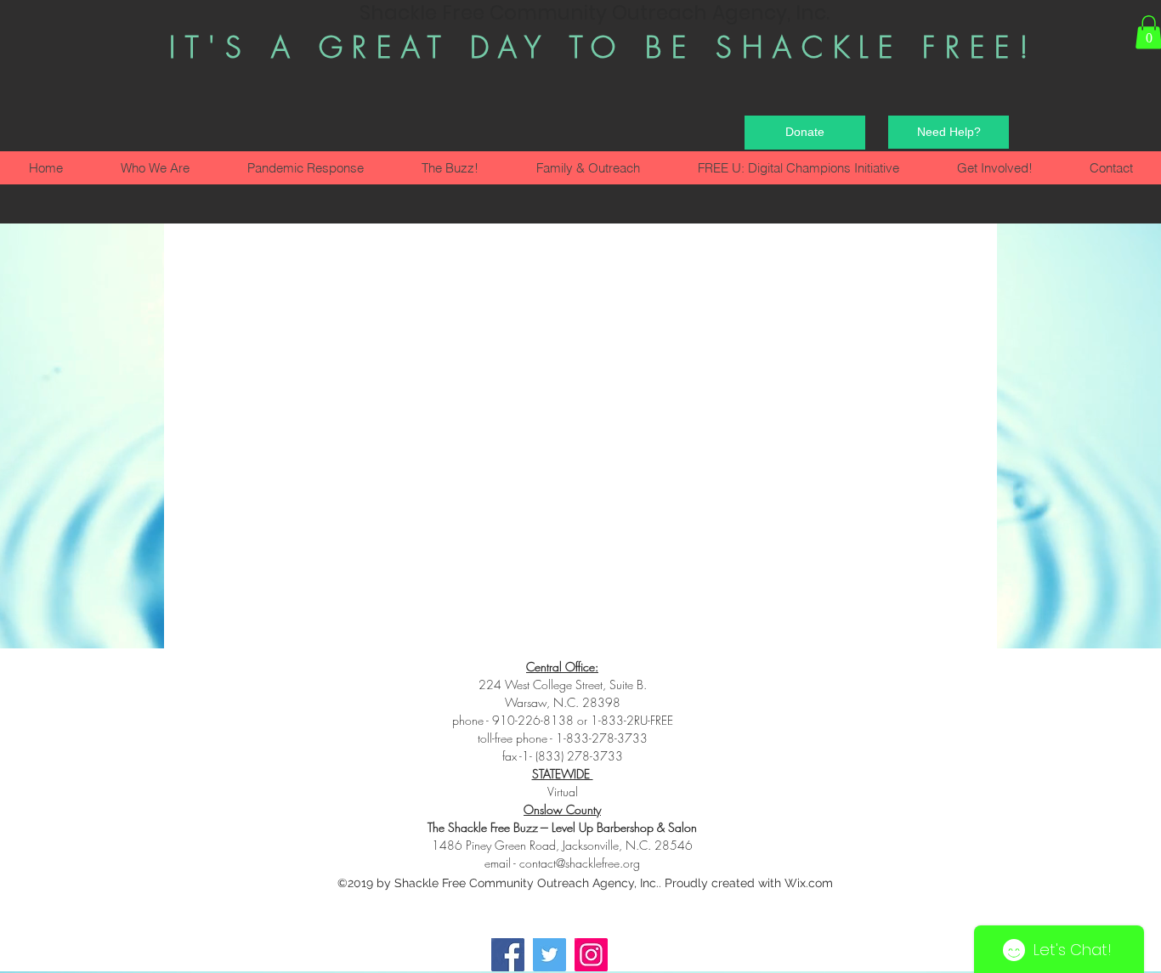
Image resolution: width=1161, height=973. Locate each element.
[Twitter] (549, 954)
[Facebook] (507, 954)
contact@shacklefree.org (579, 863)
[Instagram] (591, 954)
